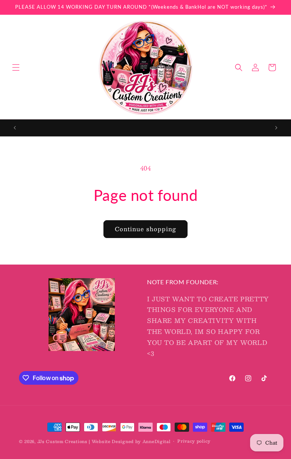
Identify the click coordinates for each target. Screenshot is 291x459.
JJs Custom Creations (63, 441)
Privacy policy (194, 441)
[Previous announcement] (14, 127)
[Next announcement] (276, 127)
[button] (16, 67)
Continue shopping (145, 228)
